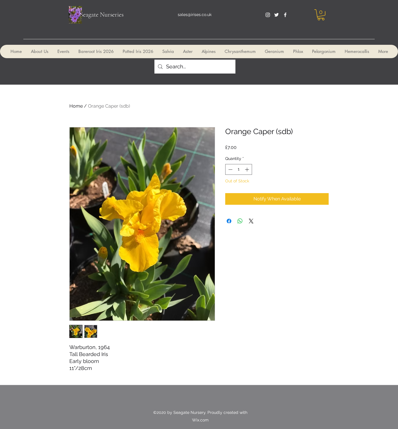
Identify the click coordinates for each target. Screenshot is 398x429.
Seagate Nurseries (102, 14)
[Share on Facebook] (229, 221)
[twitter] (276, 15)
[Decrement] (229, 169)
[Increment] (247, 169)
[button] (320, 14)
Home (76, 106)
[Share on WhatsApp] (240, 221)
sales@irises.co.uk (195, 14)
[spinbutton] (238, 169)
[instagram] (268, 15)
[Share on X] (251, 221)
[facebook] (285, 15)
